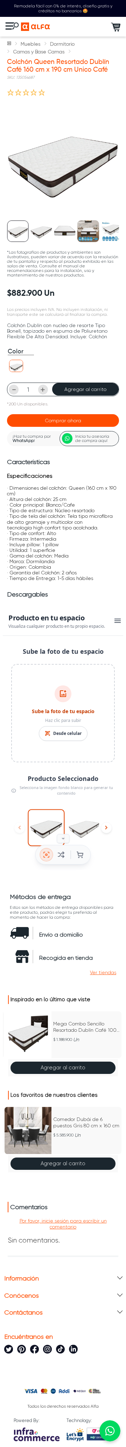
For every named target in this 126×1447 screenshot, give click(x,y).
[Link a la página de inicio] (10, 44)
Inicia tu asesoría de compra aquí (92, 438)
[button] (16, 366)
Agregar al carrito (85, 389)
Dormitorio (62, 44)
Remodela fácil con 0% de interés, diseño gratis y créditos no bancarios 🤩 (63, 8)
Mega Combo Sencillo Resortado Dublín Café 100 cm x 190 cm (85, 1027)
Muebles (30, 44)
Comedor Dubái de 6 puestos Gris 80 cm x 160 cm (86, 1122)
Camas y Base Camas (38, 51)
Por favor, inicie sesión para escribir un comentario (63, 1223)
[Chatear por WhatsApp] (109, 1430)
